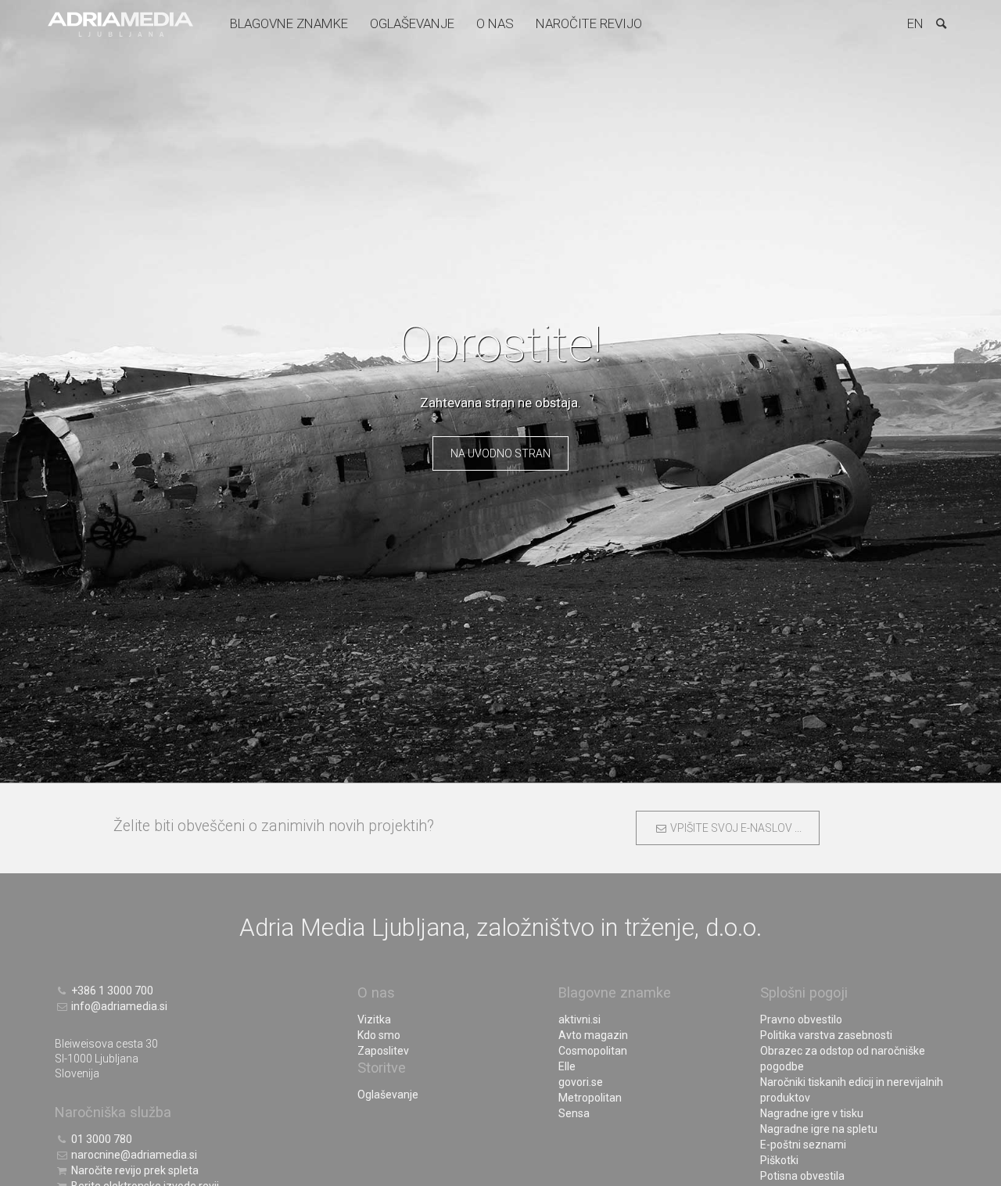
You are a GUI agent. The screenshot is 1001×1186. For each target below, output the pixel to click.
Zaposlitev (383, 1050)
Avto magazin (593, 1035)
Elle (567, 1066)
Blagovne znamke (289, 23)
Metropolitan (590, 1097)
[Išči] (940, 23)
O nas (495, 23)
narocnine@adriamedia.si (133, 1154)
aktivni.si (579, 1019)
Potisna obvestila (802, 1176)
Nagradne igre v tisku (811, 1113)
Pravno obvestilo (801, 1019)
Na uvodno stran (500, 453)
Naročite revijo (589, 23)
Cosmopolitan (592, 1050)
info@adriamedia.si (118, 1006)
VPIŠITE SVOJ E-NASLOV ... (734, 828)
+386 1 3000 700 (111, 990)
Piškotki (779, 1160)
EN (915, 23)
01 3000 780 (100, 1139)
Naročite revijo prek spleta (134, 1170)
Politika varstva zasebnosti (826, 1035)
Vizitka (374, 1019)
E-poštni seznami (803, 1144)
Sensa (574, 1113)
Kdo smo (378, 1035)
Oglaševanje (412, 23)
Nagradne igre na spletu (818, 1129)
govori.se (580, 1082)
